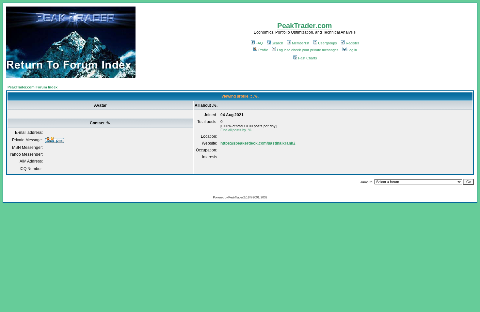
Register (352, 43)
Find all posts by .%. (236, 130)
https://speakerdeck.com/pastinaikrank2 (258, 143)
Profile (263, 50)
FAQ (259, 43)
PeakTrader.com (304, 26)
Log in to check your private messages (308, 50)
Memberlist (300, 43)
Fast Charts (307, 58)
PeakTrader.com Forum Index (32, 87)
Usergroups (327, 43)
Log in (352, 50)
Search (277, 43)
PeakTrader (235, 197)
